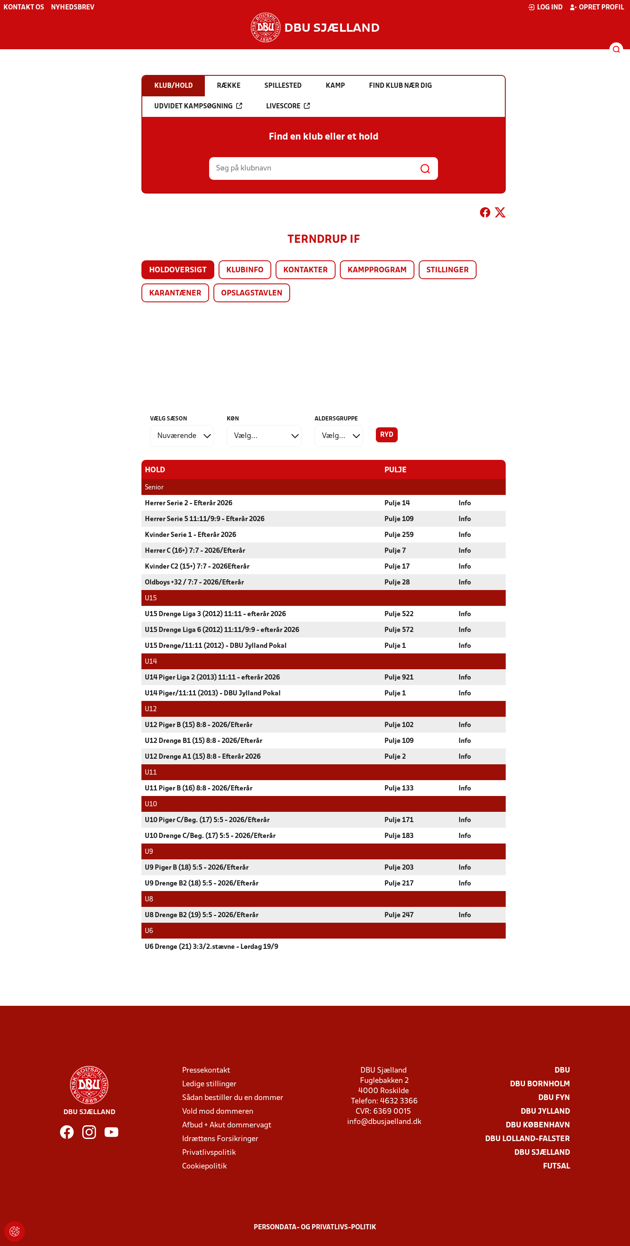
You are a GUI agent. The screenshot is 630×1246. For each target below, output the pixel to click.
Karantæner (175, 293)
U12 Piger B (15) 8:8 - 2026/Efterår (198, 725)
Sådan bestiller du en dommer (232, 1098)
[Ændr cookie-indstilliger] (14, 1231)
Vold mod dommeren (217, 1111)
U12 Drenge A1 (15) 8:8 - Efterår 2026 (203, 757)
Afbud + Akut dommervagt (226, 1125)
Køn (233, 419)
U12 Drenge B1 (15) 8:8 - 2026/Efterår (203, 741)
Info (465, 504)
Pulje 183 (399, 836)
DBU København (538, 1125)
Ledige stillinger (209, 1084)
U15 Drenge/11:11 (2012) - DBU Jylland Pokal (216, 646)
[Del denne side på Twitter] (500, 214)
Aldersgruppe (336, 419)
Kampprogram (377, 270)
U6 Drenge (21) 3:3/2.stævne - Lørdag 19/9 (211, 947)
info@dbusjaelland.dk (384, 1122)
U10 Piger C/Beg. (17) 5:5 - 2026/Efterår (207, 820)
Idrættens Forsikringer (220, 1139)
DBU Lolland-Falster (527, 1139)
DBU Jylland (545, 1111)
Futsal (556, 1166)
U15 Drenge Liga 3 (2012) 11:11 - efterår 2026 (215, 614)
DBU (562, 1070)
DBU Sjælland (542, 1153)
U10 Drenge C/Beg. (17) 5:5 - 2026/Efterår (210, 836)
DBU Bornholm (540, 1084)
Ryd (386, 435)
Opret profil (601, 8)
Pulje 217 (399, 884)
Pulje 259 (399, 535)
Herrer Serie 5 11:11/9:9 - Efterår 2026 (204, 519)
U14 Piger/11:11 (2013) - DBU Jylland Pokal (213, 694)
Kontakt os (23, 8)
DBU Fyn (554, 1098)
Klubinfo (245, 270)
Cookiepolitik (204, 1166)
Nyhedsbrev (72, 8)
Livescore (283, 107)
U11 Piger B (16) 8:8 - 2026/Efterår (198, 789)
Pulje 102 (399, 725)
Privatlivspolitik (209, 1153)
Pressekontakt (206, 1070)
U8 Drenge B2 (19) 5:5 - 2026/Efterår (201, 915)
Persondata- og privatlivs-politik (315, 1228)
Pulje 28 (397, 583)
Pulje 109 (399, 519)
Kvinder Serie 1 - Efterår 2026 (190, 535)
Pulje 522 (399, 614)
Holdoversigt (178, 270)
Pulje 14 (397, 504)
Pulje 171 (399, 820)
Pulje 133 (399, 789)
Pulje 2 (395, 757)
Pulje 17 (397, 567)
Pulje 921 (399, 678)
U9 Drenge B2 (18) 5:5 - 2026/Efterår (201, 884)
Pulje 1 (395, 646)
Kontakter (305, 270)
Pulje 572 (399, 630)
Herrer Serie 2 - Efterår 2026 (188, 504)
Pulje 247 (399, 915)
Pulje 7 (395, 551)
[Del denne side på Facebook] (485, 214)
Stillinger (447, 270)
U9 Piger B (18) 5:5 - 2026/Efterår (197, 868)
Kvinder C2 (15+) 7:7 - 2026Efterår (197, 567)
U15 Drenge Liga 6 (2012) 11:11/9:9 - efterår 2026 (222, 630)
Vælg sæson (168, 419)
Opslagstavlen (251, 293)
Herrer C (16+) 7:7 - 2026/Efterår (195, 551)
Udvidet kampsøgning (193, 107)
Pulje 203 (399, 868)
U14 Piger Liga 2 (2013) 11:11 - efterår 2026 (212, 678)
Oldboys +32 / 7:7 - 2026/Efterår (194, 583)
